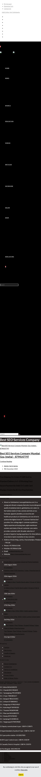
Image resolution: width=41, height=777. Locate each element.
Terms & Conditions (10, 669)
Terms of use (7, 756)
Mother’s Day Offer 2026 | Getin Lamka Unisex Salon (22, 617)
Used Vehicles (12, 410)
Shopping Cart (8, 6)
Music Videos (12, 347)
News (6, 292)
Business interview (14, 367)
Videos (6, 335)
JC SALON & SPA (10, 602)
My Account (8, 4)
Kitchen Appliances (14, 399)
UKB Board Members (19, 318)
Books (10, 387)
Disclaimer (7, 672)
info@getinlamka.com (15, 551)
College (10, 327)
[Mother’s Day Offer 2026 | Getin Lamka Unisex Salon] (22, 614)
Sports (6, 312)
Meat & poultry (13, 384)
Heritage (11, 304)
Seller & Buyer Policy (11, 678)
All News (6, 761)
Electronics (11, 393)
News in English (13, 298)
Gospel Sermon (13, 356)
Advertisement (13, 358)
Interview (7, 364)
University (11, 332)
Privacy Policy (9, 675)
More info (24, 770)
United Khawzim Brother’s (16, 315)
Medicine (11, 405)
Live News (11, 344)
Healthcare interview (15, 370)
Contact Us (7, 9)
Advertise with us (6, 494)
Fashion (10, 390)
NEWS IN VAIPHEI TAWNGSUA (18, 295)
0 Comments (8, 567)
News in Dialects (13, 301)
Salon (6, 379)
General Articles (13, 353)
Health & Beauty (13, 396)
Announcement (13, 361)
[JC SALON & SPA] (10, 599)
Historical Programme (19, 307)
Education (7, 321)
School (10, 330)
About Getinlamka (10, 664)
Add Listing (5, 12)
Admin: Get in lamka (11, 466)
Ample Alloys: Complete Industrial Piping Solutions (21, 562)
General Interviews (14, 376)
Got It (21, 774)
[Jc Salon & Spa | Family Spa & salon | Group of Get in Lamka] (22, 585)
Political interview (14, 373)
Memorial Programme (19, 309)
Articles (6, 350)
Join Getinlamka (14, 12)
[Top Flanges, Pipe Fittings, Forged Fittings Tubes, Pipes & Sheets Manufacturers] (22, 628)
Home (6, 289)
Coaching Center (13, 324)
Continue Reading (6, 461)
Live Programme (13, 341)
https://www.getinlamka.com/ (20, 554)
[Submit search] (19, 434)
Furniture (11, 402)
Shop (5, 382)
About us (6, 753)
